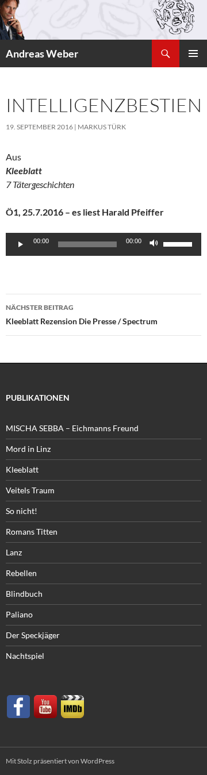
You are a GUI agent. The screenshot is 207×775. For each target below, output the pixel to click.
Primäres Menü (193, 53)
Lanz (14, 552)
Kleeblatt (22, 469)
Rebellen (21, 573)
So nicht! (21, 511)
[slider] (179, 243)
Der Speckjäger (33, 635)
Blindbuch (24, 593)
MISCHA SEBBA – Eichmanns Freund (72, 428)
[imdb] (72, 705)
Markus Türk (102, 126)
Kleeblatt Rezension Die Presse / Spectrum (82, 314)
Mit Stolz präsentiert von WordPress (60, 761)
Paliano (19, 614)
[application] (103, 244)
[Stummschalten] (154, 244)
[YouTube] (45, 705)
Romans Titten (31, 531)
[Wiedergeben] (20, 244)
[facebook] (18, 705)
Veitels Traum (30, 490)
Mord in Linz (28, 449)
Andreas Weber (42, 53)
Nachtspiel (25, 656)
